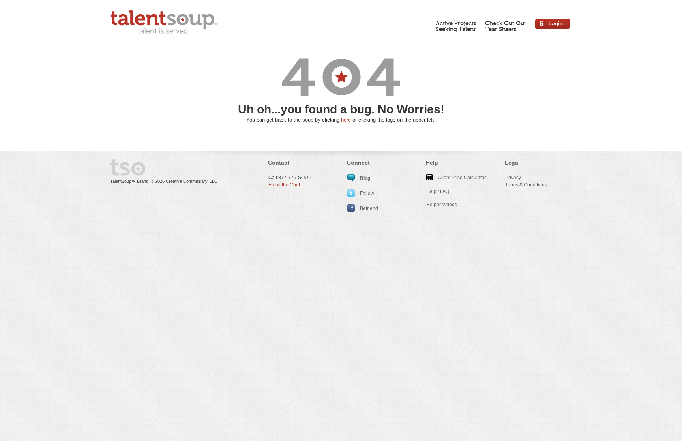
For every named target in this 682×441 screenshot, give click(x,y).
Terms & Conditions (526, 185)
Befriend (368, 208)
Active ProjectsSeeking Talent (456, 26)
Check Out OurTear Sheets (505, 26)
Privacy (513, 177)
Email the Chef (284, 185)
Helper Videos (441, 204)
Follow (366, 193)
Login (553, 25)
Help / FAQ (437, 191)
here (346, 120)
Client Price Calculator (461, 177)
